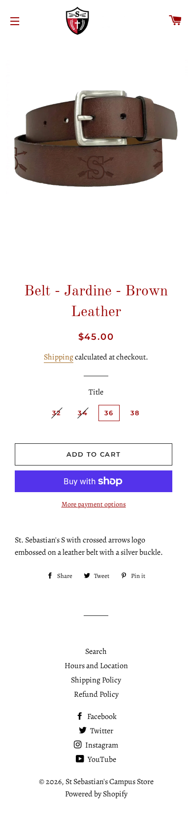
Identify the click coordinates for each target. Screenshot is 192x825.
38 (135, 413)
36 (109, 413)
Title (96, 392)
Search (96, 651)
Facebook (101, 716)
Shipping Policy (96, 680)
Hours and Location (96, 665)
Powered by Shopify (96, 794)
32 (57, 413)
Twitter (101, 730)
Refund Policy (96, 694)
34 (83, 413)
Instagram (101, 745)
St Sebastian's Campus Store (109, 781)
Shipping (58, 357)
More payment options (94, 504)
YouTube (101, 759)
